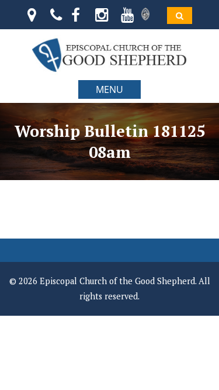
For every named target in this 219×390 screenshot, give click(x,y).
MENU (109, 89)
